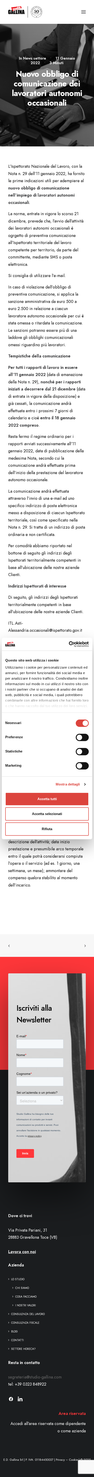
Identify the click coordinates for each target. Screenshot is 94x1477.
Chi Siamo (22, 1288)
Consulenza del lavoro (28, 1314)
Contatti (17, 1340)
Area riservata (72, 1414)
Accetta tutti (47, 799)
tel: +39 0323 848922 (27, 1384)
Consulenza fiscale (25, 1323)
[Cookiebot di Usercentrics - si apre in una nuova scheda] (69, 644)
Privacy (60, 1460)
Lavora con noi (22, 1252)
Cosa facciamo (26, 1297)
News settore (34, 58)
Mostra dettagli (68, 784)
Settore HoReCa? (23, 1349)
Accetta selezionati (47, 814)
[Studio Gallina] (25, 12)
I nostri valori (25, 1305)
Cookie (73, 1460)
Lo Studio (17, 1279)
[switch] (82, 737)
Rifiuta (47, 829)
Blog (14, 1331)
